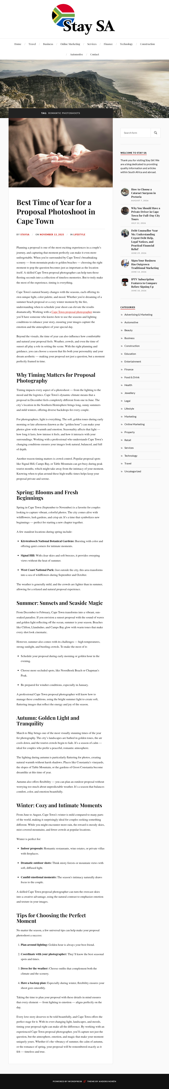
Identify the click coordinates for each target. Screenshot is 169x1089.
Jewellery (129, 392)
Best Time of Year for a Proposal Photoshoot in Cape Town (56, 211)
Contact (94, 54)
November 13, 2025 (52, 234)
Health (128, 384)
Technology (126, 44)
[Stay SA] (84, 19)
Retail (127, 439)
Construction (147, 44)
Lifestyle (79, 234)
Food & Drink (131, 377)
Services (92, 44)
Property (129, 432)
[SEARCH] (156, 133)
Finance (108, 44)
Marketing (130, 416)
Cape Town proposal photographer (71, 312)
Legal (127, 400)
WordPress (75, 1081)
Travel (32, 44)
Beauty (128, 330)
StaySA (25, 234)
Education (130, 353)
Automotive (76, 54)
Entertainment (132, 361)
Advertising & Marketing (138, 314)
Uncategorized (132, 471)
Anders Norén (107, 1081)
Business (48, 44)
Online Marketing (70, 44)
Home (17, 44)
